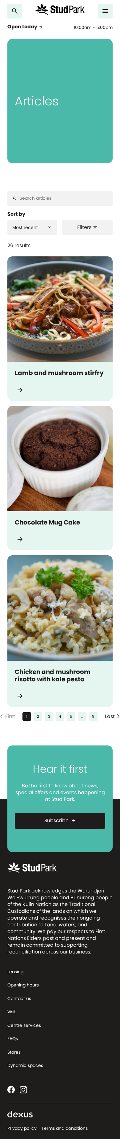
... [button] (82, 716)
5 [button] (71, 716)
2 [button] (38, 716)
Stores (14, 1052)
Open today (25, 26)
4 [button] (60, 716)
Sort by (16, 214)
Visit (11, 1012)
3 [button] (49, 716)
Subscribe (60, 820)
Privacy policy (22, 1128)
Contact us (19, 998)
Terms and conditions (65, 1128)
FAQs (12, 1038)
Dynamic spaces (25, 1065)
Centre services (24, 1025)
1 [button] (26, 716)
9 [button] (93, 716)
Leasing (15, 972)
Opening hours (23, 985)
